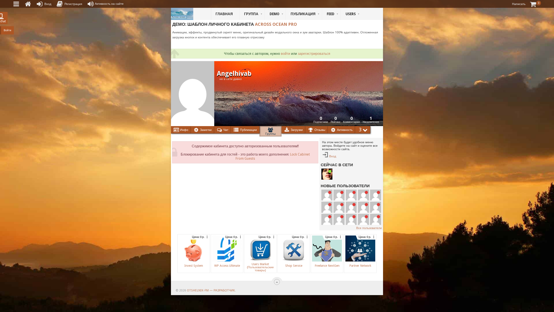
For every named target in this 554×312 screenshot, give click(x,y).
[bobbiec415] (339, 195)
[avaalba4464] (363, 207)
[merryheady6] (339, 207)
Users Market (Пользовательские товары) (260, 267)
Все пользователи (369, 228)
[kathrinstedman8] (363, 195)
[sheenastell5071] (326, 195)
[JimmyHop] (363, 219)
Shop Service (293, 265)
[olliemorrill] (351, 207)
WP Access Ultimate (227, 265)
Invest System (193, 265)
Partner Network (360, 265)
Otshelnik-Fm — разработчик (211, 290)
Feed (330, 14)
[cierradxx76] (326, 219)
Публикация (303, 14)
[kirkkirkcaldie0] (375, 195)
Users (351, 14)
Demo (274, 14)
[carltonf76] (375, 207)
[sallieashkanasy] (339, 219)
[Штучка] (326, 174)
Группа (251, 14)
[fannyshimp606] (351, 219)
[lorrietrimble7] (351, 195)
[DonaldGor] (375, 219)
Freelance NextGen (327, 265)
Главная (224, 14)
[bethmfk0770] (326, 207)
